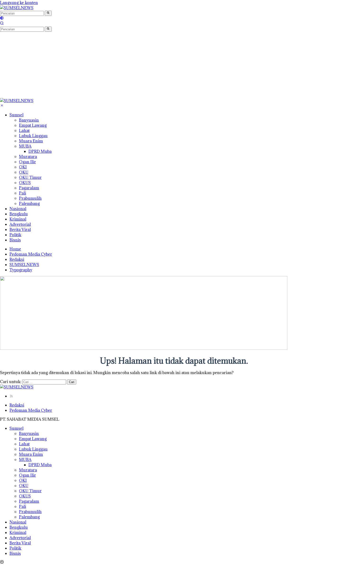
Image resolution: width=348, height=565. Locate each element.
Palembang (29, 203)
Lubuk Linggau (33, 135)
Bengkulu (18, 214)
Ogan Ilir (27, 161)
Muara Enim (31, 141)
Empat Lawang (33, 125)
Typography (20, 269)
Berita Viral (20, 229)
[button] (48, 13)
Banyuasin (29, 120)
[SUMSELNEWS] (16, 7)
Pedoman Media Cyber (30, 254)
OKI (23, 167)
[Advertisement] (142, 65)
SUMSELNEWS (24, 264)
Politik (15, 234)
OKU (23, 172)
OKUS (25, 182)
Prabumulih (30, 198)
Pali (22, 193)
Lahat (24, 130)
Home (15, 249)
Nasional (17, 208)
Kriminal (17, 219)
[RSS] (11, 396)
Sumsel (16, 115)
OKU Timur (30, 177)
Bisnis (15, 240)
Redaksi (16, 259)
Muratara (28, 156)
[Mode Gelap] (2, 18)
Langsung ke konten (19, 2)
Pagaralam (29, 187)
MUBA (25, 146)
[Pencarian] (2, 23)
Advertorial (20, 224)
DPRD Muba (40, 151)
